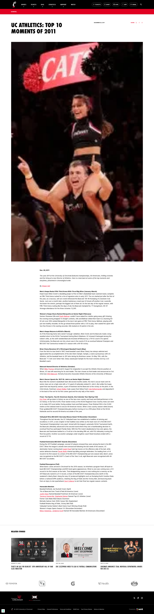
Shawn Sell (46, 286)
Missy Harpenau (45, 511)
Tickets (33, 4)
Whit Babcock (52, 374)
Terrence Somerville (47, 496)
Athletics (52, 4)
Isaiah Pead (67, 449)
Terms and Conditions (65, 609)
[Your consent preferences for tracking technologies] (3, 611)
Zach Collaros (69, 481)
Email (134, 5)
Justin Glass (44, 494)
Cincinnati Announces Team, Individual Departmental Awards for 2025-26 (121, 568)
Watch (73, 4)
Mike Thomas (49, 369)
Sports (23, 4)
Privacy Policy (41, 609)
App (125, 4)
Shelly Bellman (64, 316)
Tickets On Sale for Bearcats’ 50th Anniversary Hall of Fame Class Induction (32, 568)
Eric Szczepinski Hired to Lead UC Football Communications (76, 567)
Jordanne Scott (57, 511)
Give (116, 5)
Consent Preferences (52, 609)
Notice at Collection (99, 609)
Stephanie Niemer (61, 496)
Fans (42, 4)
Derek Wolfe (62, 451)
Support (63, 4)
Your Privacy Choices (86, 609)
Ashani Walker (62, 389)
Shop (107, 5)
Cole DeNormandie (95, 389)
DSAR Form (76, 609)
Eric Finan (43, 399)
